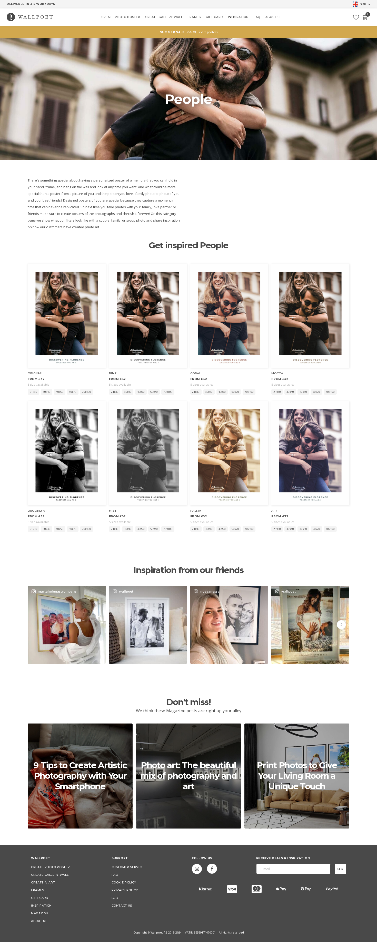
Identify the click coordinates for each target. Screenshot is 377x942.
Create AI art (43, 882)
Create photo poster (50, 867)
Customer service (128, 867)
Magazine (39, 913)
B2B (115, 898)
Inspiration (41, 905)
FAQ (115, 875)
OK (340, 869)
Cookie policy (124, 882)
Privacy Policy (125, 890)
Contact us (122, 905)
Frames (37, 890)
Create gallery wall (49, 875)
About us (39, 921)
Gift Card (39, 898)
